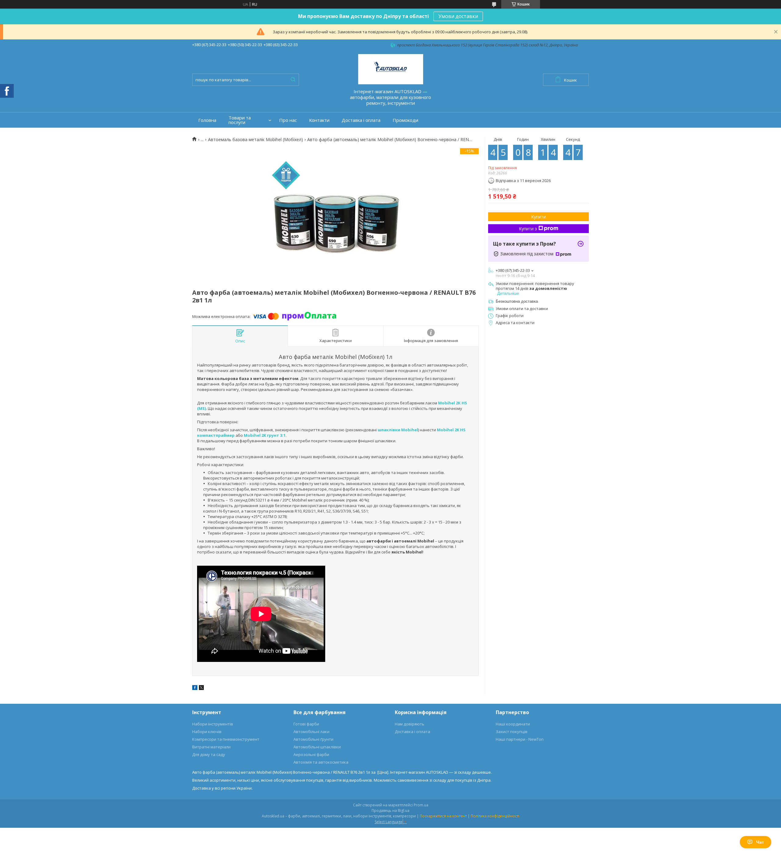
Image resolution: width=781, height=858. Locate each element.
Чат (760, 842)
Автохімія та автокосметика (320, 762)
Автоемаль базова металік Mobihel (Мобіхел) (255, 139)
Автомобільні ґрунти (313, 739)
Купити (538, 217)
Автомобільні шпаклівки (317, 747)
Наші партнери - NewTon (520, 739)
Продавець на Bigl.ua (390, 810)
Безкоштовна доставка (517, 301)
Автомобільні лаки (311, 731)
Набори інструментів (212, 724)
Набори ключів (206, 731)
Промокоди (405, 120)
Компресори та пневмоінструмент (225, 739)
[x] (201, 688)
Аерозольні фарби (311, 754)
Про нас (288, 120)
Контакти (319, 120)
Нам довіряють (409, 724)
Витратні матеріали (211, 747)
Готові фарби (306, 724)
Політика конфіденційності (495, 816)
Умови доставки (458, 16)
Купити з (528, 229)
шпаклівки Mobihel (398, 430)
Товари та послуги (240, 120)
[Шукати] (293, 80)
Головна (207, 120)
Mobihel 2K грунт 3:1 (265, 435)
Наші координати (513, 724)
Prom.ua (421, 805)
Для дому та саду (208, 754)
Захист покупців (511, 731)
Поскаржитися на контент (443, 816)
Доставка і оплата (361, 120)
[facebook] (194, 688)
